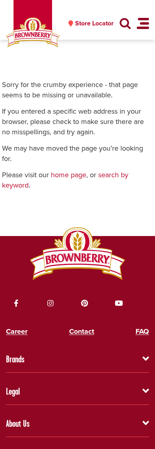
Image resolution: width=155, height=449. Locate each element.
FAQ (142, 331)
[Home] (33, 32)
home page (68, 175)
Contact (81, 331)
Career (16, 331)
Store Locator (94, 23)
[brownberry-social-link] (16, 303)
